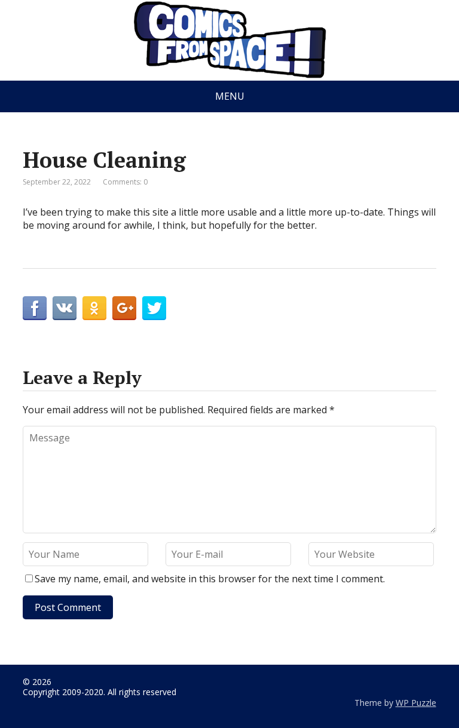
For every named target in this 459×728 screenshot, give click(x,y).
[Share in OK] (94, 308)
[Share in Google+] (124, 308)
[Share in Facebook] (35, 308)
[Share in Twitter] (154, 308)
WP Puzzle (416, 702)
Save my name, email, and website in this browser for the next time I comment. (210, 578)
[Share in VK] (64, 308)
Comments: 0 (125, 182)
